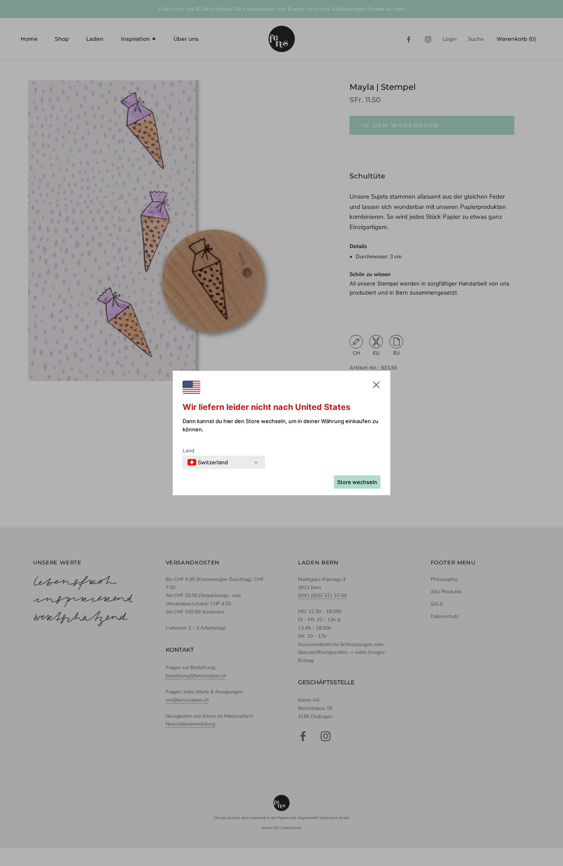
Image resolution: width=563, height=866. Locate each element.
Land (189, 450)
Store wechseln (357, 482)
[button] (376, 386)
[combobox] (208, 462)
